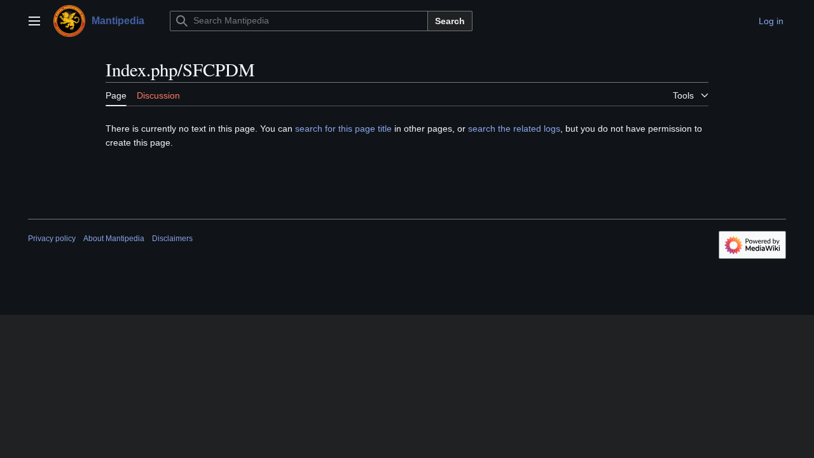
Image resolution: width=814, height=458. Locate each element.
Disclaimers (172, 238)
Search (450, 21)
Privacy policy (52, 238)
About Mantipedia (113, 238)
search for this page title (343, 128)
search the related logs (514, 128)
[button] (34, 21)
